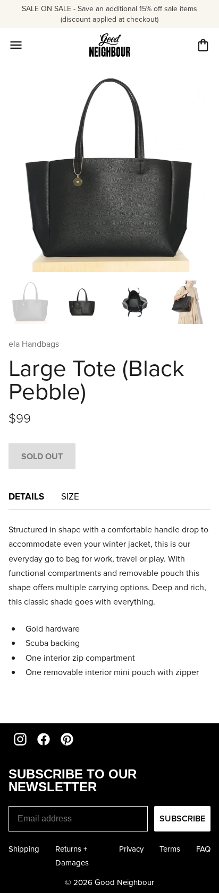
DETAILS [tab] (26, 496)
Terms (169, 848)
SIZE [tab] (70, 496)
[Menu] (16, 45)
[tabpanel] (109, 614)
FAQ (203, 848)
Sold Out (42, 456)
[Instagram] (20, 739)
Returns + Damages (72, 855)
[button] (203, 45)
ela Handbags (34, 343)
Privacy (131, 848)
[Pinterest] (67, 739)
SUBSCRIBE (182, 818)
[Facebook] (43, 739)
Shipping (24, 848)
